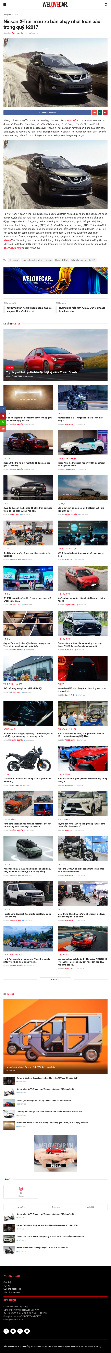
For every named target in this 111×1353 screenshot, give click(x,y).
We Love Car (18, 33)
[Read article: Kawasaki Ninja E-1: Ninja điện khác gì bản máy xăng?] (83, 397)
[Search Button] (106, 4)
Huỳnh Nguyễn (17, 424)
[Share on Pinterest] (105, 112)
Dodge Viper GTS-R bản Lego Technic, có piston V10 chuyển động (46, 1089)
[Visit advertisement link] (55, 280)
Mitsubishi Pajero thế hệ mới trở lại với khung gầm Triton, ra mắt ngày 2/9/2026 (27, 419)
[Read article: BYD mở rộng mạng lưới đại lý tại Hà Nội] (28, 668)
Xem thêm (55, 979)
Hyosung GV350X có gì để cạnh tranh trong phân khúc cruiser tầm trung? (81, 870)
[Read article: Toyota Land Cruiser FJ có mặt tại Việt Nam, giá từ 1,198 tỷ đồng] (28, 893)
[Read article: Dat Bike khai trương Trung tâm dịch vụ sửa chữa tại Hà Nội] (28, 533)
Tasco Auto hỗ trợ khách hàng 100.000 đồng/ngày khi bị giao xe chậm (81, 464)
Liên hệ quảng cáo (12, 1291)
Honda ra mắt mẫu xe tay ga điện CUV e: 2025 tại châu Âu (42, 1247)
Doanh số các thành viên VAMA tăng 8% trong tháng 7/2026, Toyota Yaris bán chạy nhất (79, 645)
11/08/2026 (28, 692)
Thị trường (64, 594)
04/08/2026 (26, 785)
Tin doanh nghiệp (67, 458)
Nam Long (18, 376)
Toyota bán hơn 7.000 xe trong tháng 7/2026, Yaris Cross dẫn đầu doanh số (81, 825)
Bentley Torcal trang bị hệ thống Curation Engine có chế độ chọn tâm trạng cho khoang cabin (28, 735)
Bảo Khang (69, 424)
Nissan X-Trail (72, 120)
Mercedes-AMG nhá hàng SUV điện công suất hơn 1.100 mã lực (82, 690)
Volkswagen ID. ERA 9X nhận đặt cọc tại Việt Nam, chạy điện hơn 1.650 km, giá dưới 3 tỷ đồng (27, 870)
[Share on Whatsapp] (100, 112)
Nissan (7, 240)
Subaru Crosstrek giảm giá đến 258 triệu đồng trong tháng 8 (82, 780)
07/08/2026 (82, 740)
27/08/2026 (11, 1071)
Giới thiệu (7, 1282)
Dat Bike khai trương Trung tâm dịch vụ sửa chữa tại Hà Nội (27, 554)
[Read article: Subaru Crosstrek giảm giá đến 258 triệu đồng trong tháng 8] (83, 758)
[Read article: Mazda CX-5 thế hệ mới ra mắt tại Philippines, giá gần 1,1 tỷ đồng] (28, 442)
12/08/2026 (30, 650)
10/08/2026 (30, 740)
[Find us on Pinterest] (27, 1331)
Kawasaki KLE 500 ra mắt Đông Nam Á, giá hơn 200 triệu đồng (27, 780)
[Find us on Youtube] (13, 1331)
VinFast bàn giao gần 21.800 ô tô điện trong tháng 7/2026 (81, 599)
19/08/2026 (26, 515)
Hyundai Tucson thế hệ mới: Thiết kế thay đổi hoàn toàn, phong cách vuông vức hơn (27, 509)
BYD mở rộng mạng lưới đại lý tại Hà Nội (22, 688)
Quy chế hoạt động (12, 1288)
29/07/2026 (81, 875)
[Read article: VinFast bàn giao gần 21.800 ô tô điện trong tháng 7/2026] (83, 578)
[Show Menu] (4, 4)
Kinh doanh (64, 819)
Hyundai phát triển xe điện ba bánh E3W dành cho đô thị (30, 1067)
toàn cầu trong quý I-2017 (83, 260)
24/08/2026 (30, 424)
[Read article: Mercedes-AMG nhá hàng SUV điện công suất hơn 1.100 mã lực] (83, 668)
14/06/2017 (33, 33)
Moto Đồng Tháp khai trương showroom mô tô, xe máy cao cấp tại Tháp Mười (81, 915)
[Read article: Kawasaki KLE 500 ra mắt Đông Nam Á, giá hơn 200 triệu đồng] (28, 758)
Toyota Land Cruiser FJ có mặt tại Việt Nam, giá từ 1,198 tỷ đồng (27, 915)
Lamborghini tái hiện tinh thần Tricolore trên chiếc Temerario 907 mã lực (49, 1111)
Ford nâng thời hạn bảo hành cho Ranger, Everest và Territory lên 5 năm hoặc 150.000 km (27, 825)
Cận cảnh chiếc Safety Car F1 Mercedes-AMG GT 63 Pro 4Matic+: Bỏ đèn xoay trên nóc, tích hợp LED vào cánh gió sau (82, 961)
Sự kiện (62, 503)
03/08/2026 (30, 830)
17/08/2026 (80, 560)
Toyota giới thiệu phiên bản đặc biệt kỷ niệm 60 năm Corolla (41, 372)
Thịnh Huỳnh (70, 469)
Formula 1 (63, 955)
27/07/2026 (30, 966)
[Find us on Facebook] (6, 1331)
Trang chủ (7, 14)
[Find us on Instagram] (20, 1331)
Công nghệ (9, 729)
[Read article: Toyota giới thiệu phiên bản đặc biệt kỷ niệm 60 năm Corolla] (55, 355)
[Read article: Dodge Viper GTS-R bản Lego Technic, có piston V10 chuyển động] (9, 1092)
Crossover (14, 260)
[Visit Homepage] (55, 4)
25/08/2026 (29, 376)
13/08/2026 (82, 605)
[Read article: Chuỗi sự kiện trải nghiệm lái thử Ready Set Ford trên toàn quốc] (83, 487)
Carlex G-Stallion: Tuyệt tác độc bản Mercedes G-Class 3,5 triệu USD (46, 1077)
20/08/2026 (30, 469)
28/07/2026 (81, 920)
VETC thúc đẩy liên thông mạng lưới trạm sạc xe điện (81, 554)
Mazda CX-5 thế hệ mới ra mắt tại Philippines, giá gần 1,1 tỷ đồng (26, 464)
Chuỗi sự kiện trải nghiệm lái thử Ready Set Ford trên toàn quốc (81, 509)
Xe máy (61, 413)
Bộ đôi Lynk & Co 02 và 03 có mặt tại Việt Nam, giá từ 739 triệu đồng (27, 599)
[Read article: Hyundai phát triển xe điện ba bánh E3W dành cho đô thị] (55, 1036)
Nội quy (6, 1285)
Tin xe (16, 14)
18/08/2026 (28, 560)
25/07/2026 (80, 968)
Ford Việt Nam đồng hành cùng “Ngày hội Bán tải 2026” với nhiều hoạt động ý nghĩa (26, 960)
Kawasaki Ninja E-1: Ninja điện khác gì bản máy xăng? (80, 419)
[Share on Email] (94, 112)
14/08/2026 (28, 605)
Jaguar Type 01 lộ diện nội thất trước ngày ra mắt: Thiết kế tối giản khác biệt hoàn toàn (27, 645)
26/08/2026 (22, 1082)
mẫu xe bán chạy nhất (32, 260)
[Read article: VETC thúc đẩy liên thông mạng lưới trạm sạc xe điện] (83, 533)
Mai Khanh (69, 785)
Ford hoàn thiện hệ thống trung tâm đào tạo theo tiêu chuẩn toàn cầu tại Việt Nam (81, 735)
